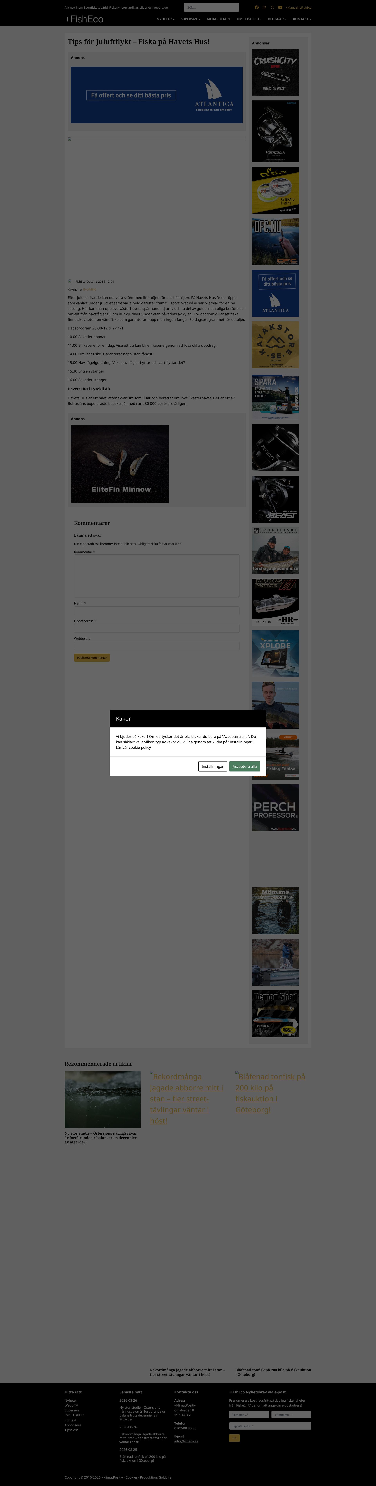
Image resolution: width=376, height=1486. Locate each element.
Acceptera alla (245, 766)
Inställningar (213, 766)
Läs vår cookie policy (133, 747)
